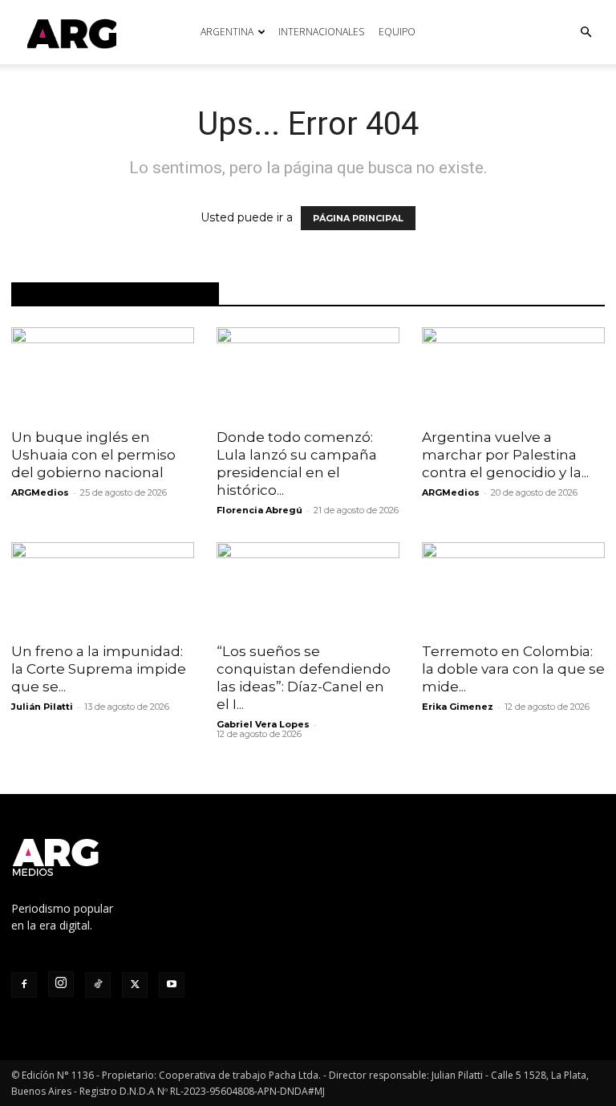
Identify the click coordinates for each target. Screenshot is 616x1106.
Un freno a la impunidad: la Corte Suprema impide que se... (98, 669)
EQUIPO (397, 31)
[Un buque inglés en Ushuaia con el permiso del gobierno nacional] (102, 372)
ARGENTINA (227, 31)
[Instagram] (61, 984)
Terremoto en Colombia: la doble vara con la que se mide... (513, 669)
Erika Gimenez (457, 706)
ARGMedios (40, 492)
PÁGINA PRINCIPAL (358, 218)
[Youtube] (171, 985)
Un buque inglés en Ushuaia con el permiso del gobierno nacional (93, 454)
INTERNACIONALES (321, 31)
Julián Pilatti (42, 706)
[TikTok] (98, 985)
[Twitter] (135, 985)
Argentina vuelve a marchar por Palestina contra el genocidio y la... (505, 454)
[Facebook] (24, 985)
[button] (585, 32)
